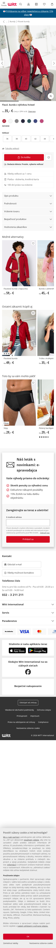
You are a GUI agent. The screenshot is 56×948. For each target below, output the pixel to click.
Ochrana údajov (44, 710)
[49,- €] (19, 333)
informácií (11, 864)
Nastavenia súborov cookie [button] (28, 728)
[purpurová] (42, 121)
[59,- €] (19, 263)
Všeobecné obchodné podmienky (19, 710)
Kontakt (7, 556)
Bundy (12, 21)
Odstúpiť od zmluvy (28, 702)
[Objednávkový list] (36, 4)
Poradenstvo (9, 621)
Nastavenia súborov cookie (41, 943)
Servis (5, 612)
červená (5, 126)
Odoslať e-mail (17, 565)
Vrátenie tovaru (12, 211)
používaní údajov (31, 840)
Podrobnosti (10, 203)
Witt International (13, 604)
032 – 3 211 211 (13, 595)
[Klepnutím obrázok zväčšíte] (51, 96)
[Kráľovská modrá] (35, 121)
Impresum (34, 716)
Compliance (43, 722)
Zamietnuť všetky (10, 943)
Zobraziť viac (45, 533)
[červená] (4, 121)
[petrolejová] (29, 121)
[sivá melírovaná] (17, 121)
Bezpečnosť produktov (15, 219)
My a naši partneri (11, 837)
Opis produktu (11, 195)
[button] (4, 4)
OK (28, 936)
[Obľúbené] (44, 4)
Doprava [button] (32, 111)
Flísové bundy (24, 21)
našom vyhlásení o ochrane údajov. (32, 926)
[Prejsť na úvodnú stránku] (12, 4)
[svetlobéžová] (10, 121)
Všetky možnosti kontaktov (20, 572)
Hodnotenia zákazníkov (15, 227)
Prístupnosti (22, 716)
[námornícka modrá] (23, 121)
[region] (28, 888)
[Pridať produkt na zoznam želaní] (48, 157)
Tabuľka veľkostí (12, 148)
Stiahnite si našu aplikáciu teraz (28, 644)
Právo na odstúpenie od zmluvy (21, 722)
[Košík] (52, 4)
